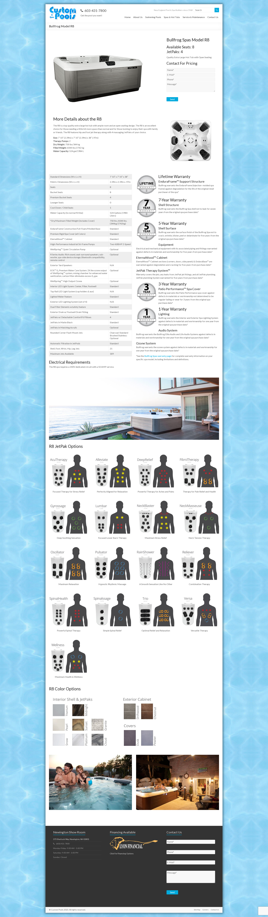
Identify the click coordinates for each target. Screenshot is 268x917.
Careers (205, 910)
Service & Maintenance (194, 17)
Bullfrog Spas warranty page (157, 356)
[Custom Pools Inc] (63, 7)
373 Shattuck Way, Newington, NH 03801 (71, 839)
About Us (138, 17)
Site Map (197, 910)
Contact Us (212, 17)
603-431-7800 (95, 11)
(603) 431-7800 (63, 843)
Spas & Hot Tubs (172, 17)
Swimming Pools (153, 17)
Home (128, 17)
